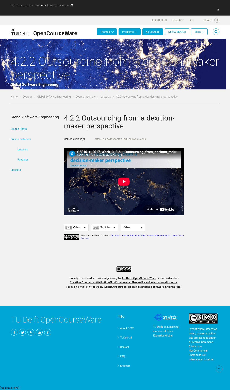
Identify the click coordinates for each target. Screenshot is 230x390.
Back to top (219, 369)
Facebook (14, 332)
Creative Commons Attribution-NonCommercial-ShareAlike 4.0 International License (123, 282)
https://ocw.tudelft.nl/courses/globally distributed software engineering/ (135, 286)
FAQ (191, 20)
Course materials (86, 96)
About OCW (159, 20)
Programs (128, 31)
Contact (178, 20)
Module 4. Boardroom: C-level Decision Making (121, 139)
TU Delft (47, 332)
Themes (105, 31)
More (197, 31)
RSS (30, 332)
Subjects (16, 169)
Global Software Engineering (54, 96)
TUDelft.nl (126, 337)
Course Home (19, 128)
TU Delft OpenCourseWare (139, 278)
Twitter (22, 332)
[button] (217, 10)
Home (14, 96)
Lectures (106, 96)
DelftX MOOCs (177, 31)
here (43, 5)
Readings (22, 159)
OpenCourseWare (55, 32)
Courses (27, 96)
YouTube (39, 332)
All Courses (152, 31)
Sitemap (125, 365)
